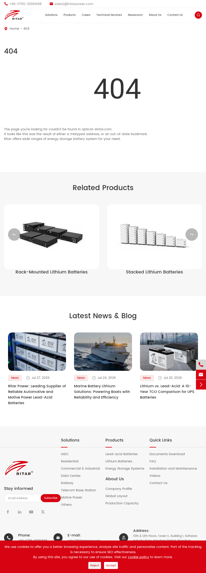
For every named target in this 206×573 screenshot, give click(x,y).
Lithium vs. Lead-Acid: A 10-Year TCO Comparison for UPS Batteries (167, 391)
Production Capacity (124, 503)
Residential (72, 461)
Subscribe (51, 498)
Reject (94, 565)
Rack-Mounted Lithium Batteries (51, 272)
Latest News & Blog (103, 316)
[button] (14, 234)
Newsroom (135, 15)
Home (14, 28)
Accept (111, 565)
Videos (157, 475)
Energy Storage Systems (127, 468)
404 (26, 28)
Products (70, 15)
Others (69, 504)
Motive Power (74, 497)
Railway (69, 483)
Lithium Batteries (121, 461)
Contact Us (175, 15)
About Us (155, 15)
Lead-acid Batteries (124, 454)
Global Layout (119, 496)
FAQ (155, 461)
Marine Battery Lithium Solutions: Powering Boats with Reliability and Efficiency (102, 391)
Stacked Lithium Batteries (154, 272)
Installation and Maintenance (175, 468)
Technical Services (109, 15)
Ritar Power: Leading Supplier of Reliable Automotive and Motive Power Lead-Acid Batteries (37, 394)
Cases (86, 15)
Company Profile (121, 488)
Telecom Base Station (81, 490)
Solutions (51, 15)
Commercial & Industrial (83, 468)
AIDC (67, 454)
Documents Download (169, 454)
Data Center (73, 475)
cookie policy (138, 557)
